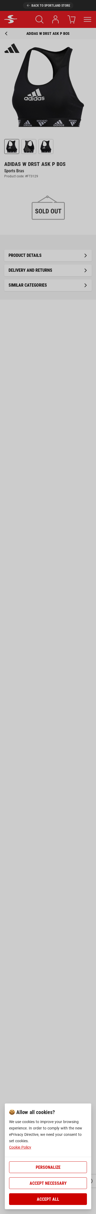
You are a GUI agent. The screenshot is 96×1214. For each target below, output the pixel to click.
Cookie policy (20, 1147)
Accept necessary (48, 1183)
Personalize (48, 1167)
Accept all (48, 1199)
